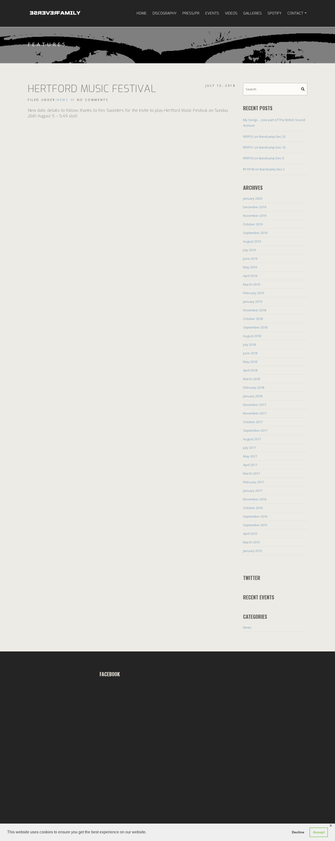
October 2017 (253, 422)
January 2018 (252, 396)
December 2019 (254, 207)
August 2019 (252, 241)
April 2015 (250, 533)
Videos (231, 13)
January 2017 (252, 490)
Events (212, 13)
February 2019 (253, 293)
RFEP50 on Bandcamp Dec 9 (263, 158)
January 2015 (252, 551)
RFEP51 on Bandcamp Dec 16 (264, 147)
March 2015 (251, 542)
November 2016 (254, 499)
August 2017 (252, 439)
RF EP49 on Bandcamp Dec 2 (263, 169)
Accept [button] (319, 832)
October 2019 (253, 224)
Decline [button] (298, 832)
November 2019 (254, 215)
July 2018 (249, 344)
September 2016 (255, 516)
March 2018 (251, 379)
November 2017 (254, 413)
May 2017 (250, 456)
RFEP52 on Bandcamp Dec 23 (264, 136)
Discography (165, 13)
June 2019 (250, 258)
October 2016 (253, 508)
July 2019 (249, 250)
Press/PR (190, 13)
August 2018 (252, 336)
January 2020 (252, 198)
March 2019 (251, 284)
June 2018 (250, 353)
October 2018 (253, 319)
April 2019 (250, 276)
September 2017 (255, 430)
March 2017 (251, 473)
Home (142, 13)
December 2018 (254, 310)
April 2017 (250, 465)
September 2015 (255, 525)
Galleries (252, 13)
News (62, 100)
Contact (295, 13)
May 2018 (250, 361)
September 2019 (255, 233)
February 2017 (253, 482)
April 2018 (250, 370)
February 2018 (253, 387)
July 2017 (249, 447)
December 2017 (254, 404)
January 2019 (252, 301)
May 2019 (250, 267)
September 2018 (255, 327)
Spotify (275, 13)
